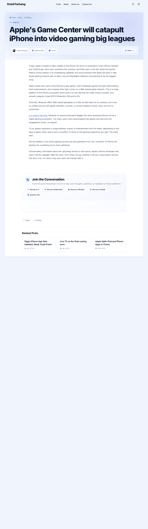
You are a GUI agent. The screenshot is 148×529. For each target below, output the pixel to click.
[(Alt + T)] (138, 4)
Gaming (38, 220)
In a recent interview (38, 115)
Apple (28, 220)
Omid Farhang (16, 4)
